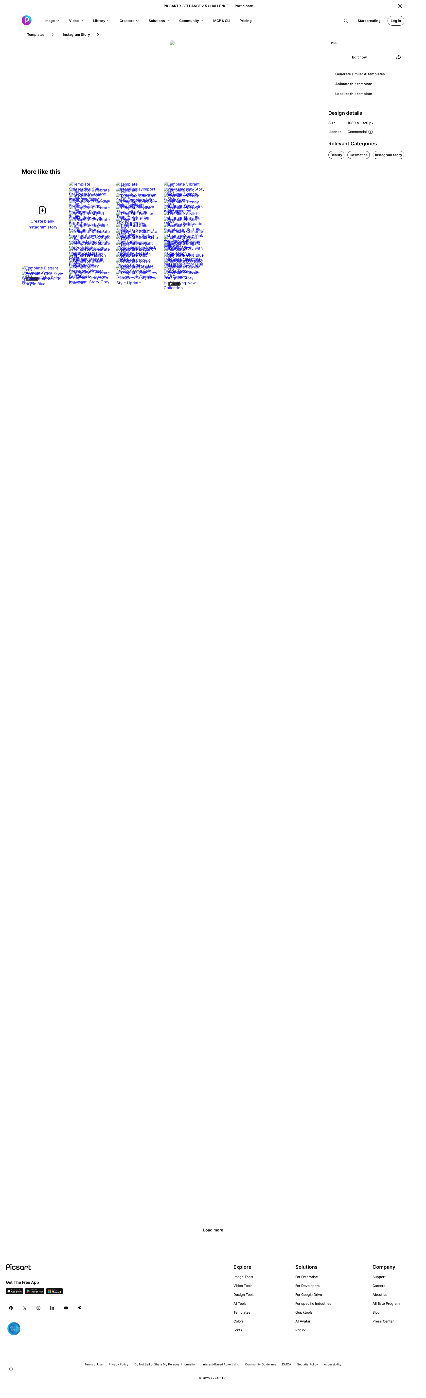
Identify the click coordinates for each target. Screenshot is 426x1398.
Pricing (300, 1330)
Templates (241, 1312)
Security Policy (307, 1364)
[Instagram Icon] (38, 1308)
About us (380, 1294)
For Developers (307, 1286)
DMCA (286, 1364)
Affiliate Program (386, 1303)
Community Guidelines (260, 1364)
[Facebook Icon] (11, 1308)
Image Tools (243, 1277)
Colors (238, 1321)
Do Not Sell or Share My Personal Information (165, 1364)
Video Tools (242, 1286)
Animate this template (353, 84)
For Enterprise (306, 1277)
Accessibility (332, 1364)
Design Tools (243, 1294)
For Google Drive (308, 1294)
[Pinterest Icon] (80, 1308)
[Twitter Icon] (25, 1308)
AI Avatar (302, 1321)
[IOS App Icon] (14, 1292)
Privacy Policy (118, 1364)
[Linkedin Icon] (52, 1308)
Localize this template (353, 94)
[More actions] (150, 184)
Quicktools (304, 1312)
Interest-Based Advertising (220, 1364)
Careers (379, 1286)
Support (379, 1277)
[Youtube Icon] (66, 1308)
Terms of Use (94, 1364)
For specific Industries (313, 1303)
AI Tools (240, 1303)
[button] (52, 21)
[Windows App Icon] (54, 1292)
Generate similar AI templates (360, 74)
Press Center (383, 1321)
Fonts (237, 1330)
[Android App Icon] (34, 1292)
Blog (376, 1312)
